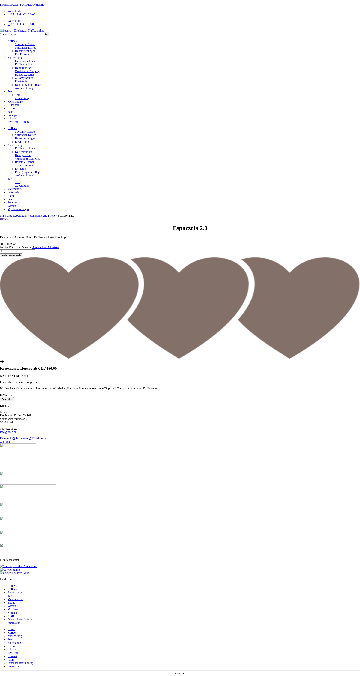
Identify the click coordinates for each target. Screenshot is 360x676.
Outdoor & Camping (27, 71)
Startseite (5, 215)
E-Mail (4, 395)
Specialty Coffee (25, 44)
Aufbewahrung (24, 88)
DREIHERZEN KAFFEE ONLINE (22, 4)
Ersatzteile (21, 81)
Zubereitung (15, 57)
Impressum (14, 622)
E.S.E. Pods (22, 54)
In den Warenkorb (11, 255)
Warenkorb (14, 11)
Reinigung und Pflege (28, 84)
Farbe (4, 247)
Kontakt (12, 612)
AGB (11, 616)
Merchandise (15, 101)
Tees (17, 94)
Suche (3, 34)
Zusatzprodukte (24, 78)
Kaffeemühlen (23, 64)
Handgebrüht (23, 67)
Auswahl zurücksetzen (45, 247)
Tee (10, 91)
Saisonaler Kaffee (25, 47)
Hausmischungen (25, 51)
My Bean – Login (18, 121)
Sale (10, 111)
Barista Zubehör (24, 74)
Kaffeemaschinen (25, 61)
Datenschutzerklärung (20, 619)
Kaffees (12, 40)
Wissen (12, 118)
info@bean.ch (8, 432)
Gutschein (14, 105)
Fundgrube (14, 115)
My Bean (13, 609)
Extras (11, 108)
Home (11, 585)
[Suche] (46, 34)
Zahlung (5, 441)
